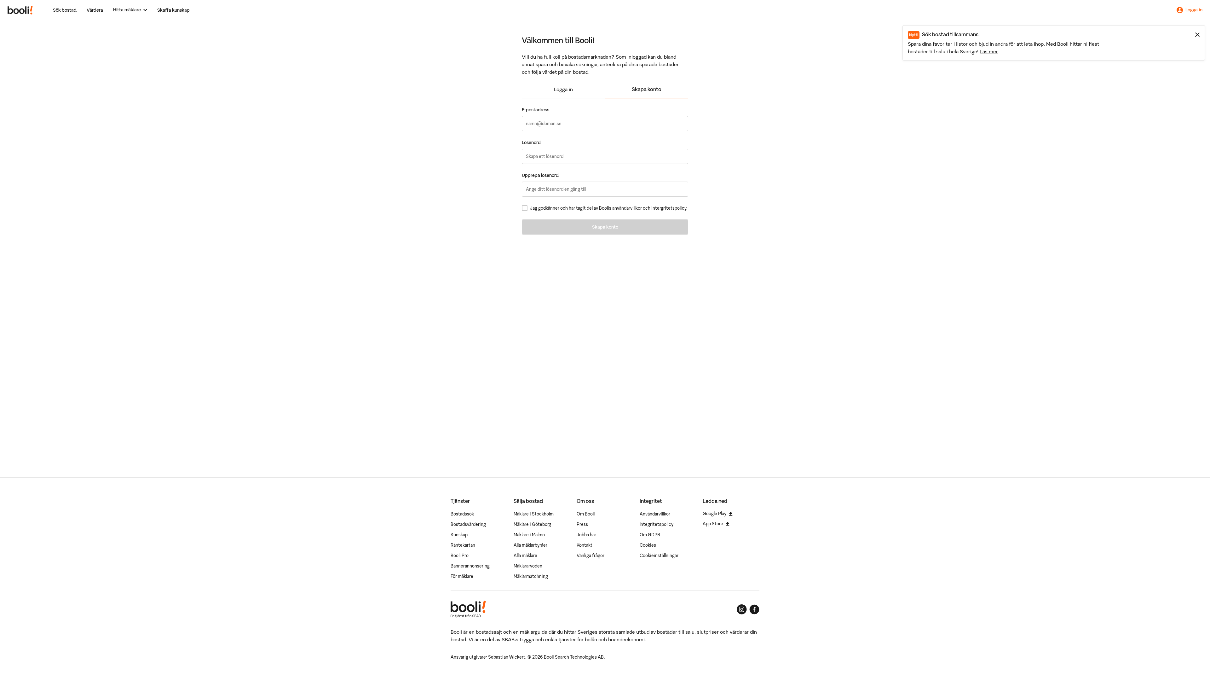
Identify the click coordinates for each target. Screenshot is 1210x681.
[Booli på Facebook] (754, 609)
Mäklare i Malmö (529, 535)
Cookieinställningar (659, 555)
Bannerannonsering (470, 566)
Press (582, 524)
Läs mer (989, 51)
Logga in (563, 89)
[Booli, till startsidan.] (20, 10)
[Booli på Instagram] (742, 609)
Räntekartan (463, 545)
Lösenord (531, 142)
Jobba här (586, 535)
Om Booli (586, 514)
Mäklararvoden (528, 566)
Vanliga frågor (590, 555)
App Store (713, 524)
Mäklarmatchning (531, 576)
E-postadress (535, 110)
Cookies (648, 545)
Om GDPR (650, 535)
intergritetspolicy (668, 208)
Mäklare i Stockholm (534, 514)
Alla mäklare (525, 555)
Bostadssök (462, 514)
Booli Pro (460, 555)
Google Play (714, 513)
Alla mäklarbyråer (530, 545)
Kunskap (459, 535)
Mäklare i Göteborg (532, 524)
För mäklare (462, 576)
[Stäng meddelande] (1197, 35)
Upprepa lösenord (540, 175)
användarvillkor (627, 208)
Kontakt (584, 545)
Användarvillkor (655, 514)
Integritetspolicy (656, 524)
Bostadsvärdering (468, 524)
